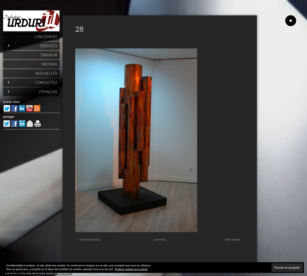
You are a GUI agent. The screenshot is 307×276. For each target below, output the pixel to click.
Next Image (232, 239)
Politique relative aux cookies (131, 269)
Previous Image (90, 239)
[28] (136, 231)
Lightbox (159, 239)
